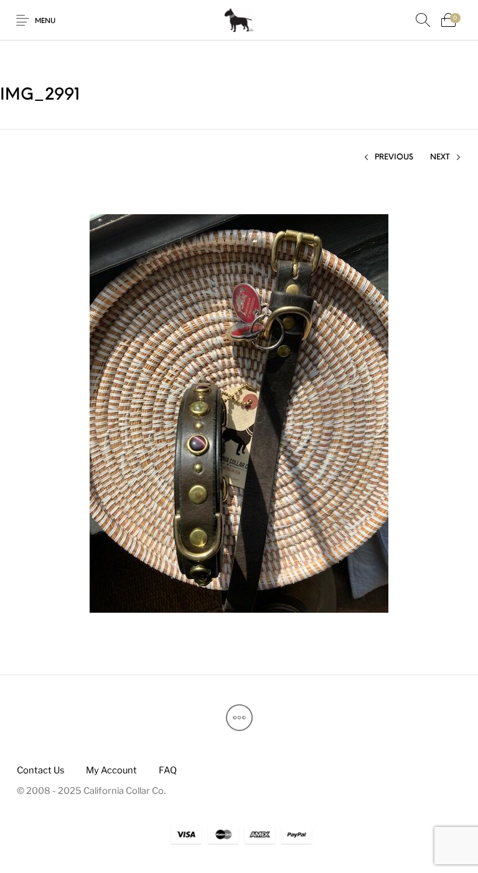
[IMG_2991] (239, 412)
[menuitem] (40, 771)
